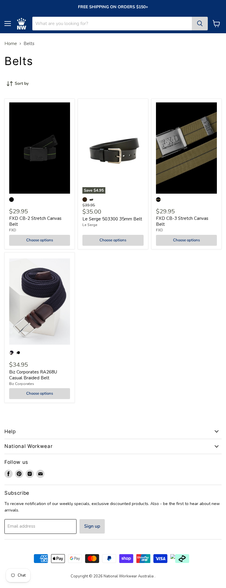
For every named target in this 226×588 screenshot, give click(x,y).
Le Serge (89, 224)
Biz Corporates (21, 383)
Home (10, 43)
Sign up (92, 526)
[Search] (200, 23)
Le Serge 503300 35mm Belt (112, 219)
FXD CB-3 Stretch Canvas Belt (182, 221)
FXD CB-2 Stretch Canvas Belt (35, 221)
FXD (12, 230)
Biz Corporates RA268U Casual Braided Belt (33, 375)
